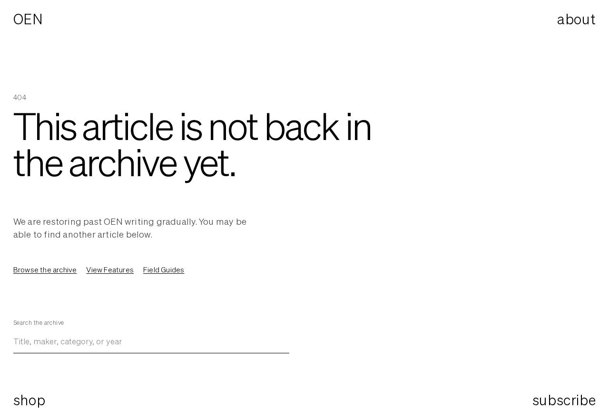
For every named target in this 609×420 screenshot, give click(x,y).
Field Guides (163, 269)
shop (29, 400)
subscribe (564, 400)
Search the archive (38, 323)
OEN (28, 19)
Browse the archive (45, 269)
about (576, 19)
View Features (110, 269)
